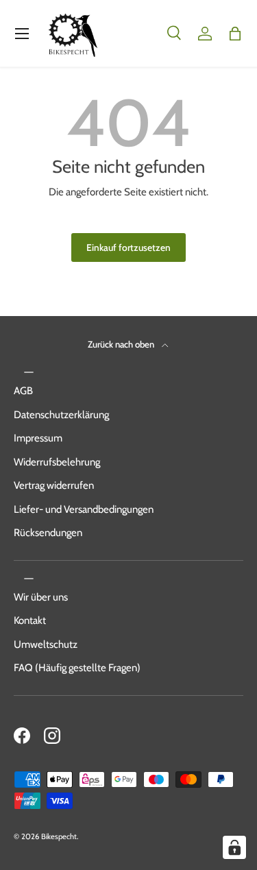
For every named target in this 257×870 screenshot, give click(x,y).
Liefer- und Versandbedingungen (84, 509)
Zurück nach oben (122, 344)
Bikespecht (59, 836)
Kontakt (30, 620)
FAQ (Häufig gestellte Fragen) (77, 668)
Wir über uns (41, 597)
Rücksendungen (48, 533)
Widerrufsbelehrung (57, 462)
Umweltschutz (45, 644)
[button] (235, 34)
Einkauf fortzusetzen (128, 247)
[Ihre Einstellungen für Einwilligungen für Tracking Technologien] (234, 847)
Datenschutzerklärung (61, 415)
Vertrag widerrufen (54, 485)
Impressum (38, 438)
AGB (23, 391)
